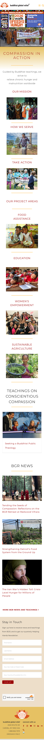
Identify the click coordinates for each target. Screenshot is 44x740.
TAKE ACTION (22, 162)
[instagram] (27, 726)
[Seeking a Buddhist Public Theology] (22, 425)
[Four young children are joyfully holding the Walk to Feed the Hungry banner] (22, 169)
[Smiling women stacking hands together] (22, 311)
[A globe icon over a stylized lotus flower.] (22, 710)
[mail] (34, 726)
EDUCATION (22, 258)
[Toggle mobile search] (43, 5)
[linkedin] (38, 726)
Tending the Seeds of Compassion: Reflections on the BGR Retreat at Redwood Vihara (21, 508)
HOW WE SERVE (22, 127)
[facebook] (23, 726)
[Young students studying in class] (22, 268)
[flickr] (42, 726)
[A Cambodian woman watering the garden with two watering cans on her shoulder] (22, 133)
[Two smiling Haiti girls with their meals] (22, 225)
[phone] (23, 730)
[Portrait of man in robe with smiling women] (22, 98)
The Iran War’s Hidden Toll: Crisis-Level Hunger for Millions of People (21, 592)
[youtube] (31, 726)
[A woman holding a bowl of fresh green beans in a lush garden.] (22, 355)
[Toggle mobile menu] (40, 5)
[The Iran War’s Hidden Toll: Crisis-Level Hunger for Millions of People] (22, 572)
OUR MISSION (22, 91)
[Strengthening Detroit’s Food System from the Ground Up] (22, 531)
